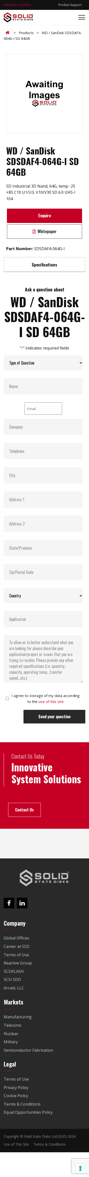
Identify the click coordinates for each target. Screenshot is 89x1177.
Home (8, 33)
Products (26, 32)
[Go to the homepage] (44, 878)
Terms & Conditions (50, 1144)
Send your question (54, 716)
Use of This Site (16, 1144)
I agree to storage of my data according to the (45, 698)
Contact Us (24, 810)
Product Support (70, 5)
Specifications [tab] (44, 264)
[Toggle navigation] (80, 17)
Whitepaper (47, 231)
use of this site (51, 701)
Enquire (44, 215)
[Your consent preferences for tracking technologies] (80, 1168)
